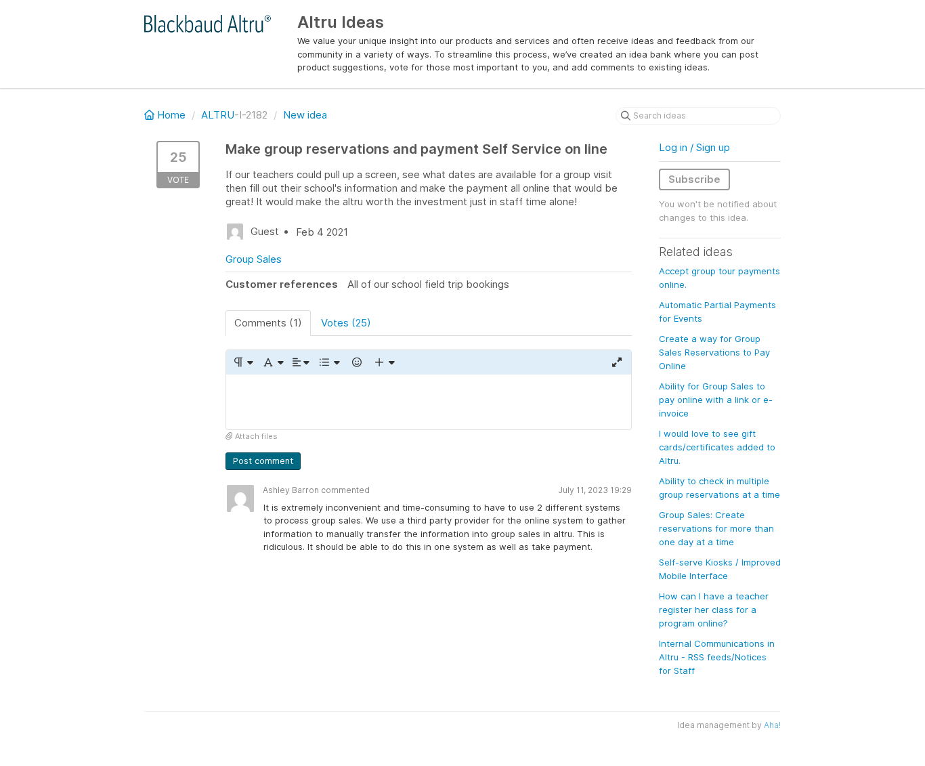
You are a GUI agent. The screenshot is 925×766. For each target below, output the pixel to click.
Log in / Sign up (694, 147)
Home (171, 114)
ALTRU (217, 114)
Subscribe (694, 179)
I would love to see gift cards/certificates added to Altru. (717, 447)
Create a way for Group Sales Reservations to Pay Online (714, 352)
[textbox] (428, 402)
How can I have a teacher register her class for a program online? (714, 610)
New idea (305, 114)
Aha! (772, 725)
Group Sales (253, 259)
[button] (243, 362)
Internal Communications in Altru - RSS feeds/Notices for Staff (717, 657)
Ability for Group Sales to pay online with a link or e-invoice (716, 400)
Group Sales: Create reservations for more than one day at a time (716, 528)
